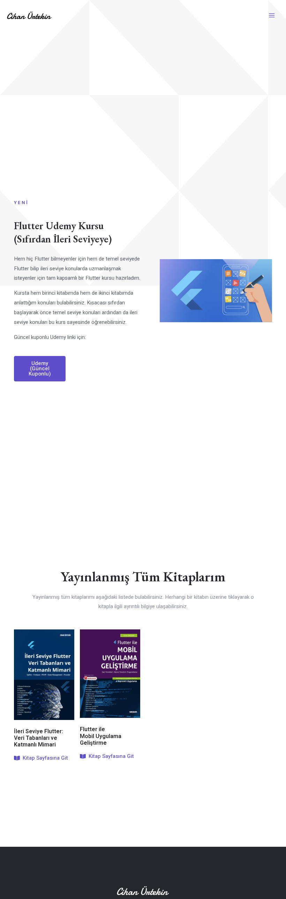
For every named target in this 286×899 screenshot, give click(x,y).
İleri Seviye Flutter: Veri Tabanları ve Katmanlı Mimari (38, 738)
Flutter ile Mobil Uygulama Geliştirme (100, 736)
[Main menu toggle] (271, 15)
